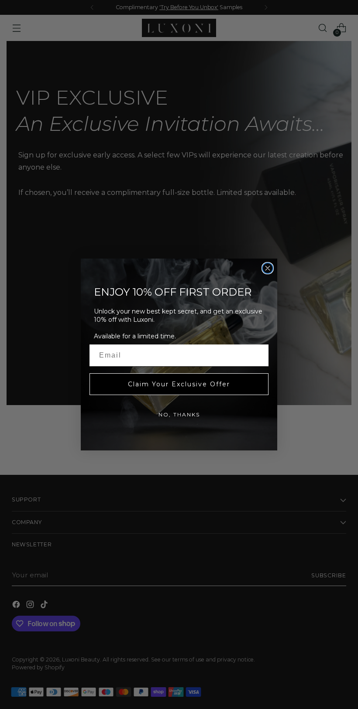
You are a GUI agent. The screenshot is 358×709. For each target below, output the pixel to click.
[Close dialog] (267, 268)
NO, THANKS (179, 414)
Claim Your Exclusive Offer (179, 384)
